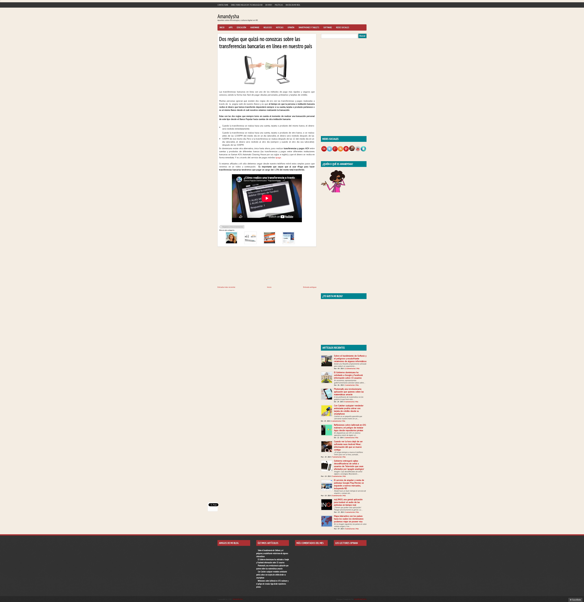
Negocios (268, 27)
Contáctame (222, 5)
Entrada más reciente (226, 287)
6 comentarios (336, 421)
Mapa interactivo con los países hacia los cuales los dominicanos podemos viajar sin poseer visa (348, 519)
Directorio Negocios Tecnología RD (247, 5)
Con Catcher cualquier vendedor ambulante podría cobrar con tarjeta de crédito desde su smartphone (348, 409)
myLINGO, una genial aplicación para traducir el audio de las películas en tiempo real (348, 502)
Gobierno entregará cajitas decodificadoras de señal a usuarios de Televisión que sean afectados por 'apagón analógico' (349, 464)
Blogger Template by (351, 599)
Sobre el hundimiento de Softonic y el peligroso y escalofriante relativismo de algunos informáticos (350, 358)
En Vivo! (268, 5)
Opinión (291, 27)
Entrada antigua (309, 287)
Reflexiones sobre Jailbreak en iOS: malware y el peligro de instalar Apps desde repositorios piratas (350, 428)
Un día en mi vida (293, 5)
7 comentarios (336, 457)
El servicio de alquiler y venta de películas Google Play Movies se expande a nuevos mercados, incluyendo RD (349, 484)
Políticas (279, 5)
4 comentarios (350, 512)
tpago (278, 157)
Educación (241, 27)
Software (327, 27)
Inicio (222, 27)
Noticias (279, 27)
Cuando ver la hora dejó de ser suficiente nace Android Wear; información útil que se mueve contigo (348, 445)
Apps (231, 27)
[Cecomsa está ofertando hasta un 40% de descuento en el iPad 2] (250, 243)
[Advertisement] (240, 266)
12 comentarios (350, 368)
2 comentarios (350, 385)
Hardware (254, 27)
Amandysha (228, 16)
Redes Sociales (342, 27)
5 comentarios (337, 476)
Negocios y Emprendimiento (232, 227)
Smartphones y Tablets (309, 27)
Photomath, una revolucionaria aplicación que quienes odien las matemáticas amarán (349, 392)
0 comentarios (349, 402)
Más (358, 368)
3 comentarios (350, 529)
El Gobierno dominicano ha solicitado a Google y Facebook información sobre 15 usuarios (348, 375)
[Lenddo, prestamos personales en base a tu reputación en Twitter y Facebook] (288, 243)
